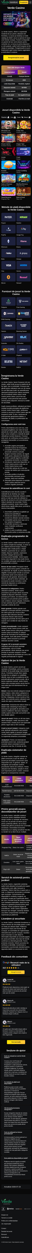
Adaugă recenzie (16, 972)
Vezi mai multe (16, 1042)
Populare (4, 117)
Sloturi (26, 117)
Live (12, 117)
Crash (19, 117)
